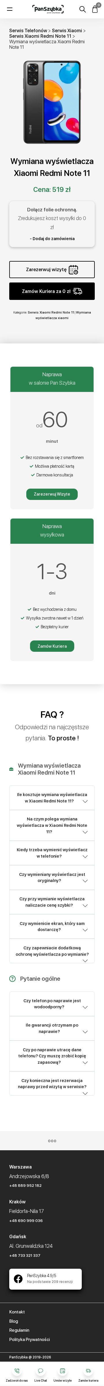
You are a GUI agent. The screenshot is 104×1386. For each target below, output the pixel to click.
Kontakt (17, 1312)
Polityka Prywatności (29, 1339)
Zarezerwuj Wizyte (52, 494)
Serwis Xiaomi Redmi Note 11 (40, 36)
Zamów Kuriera (52, 646)
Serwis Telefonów (28, 30)
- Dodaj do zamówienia (52, 238)
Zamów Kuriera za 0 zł (46, 291)
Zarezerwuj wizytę (46, 269)
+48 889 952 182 (25, 1185)
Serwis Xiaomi (67, 30)
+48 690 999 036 (26, 1220)
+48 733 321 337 (24, 1255)
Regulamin (19, 1330)
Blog (13, 1321)
